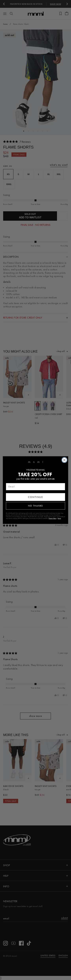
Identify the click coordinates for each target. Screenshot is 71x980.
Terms (59, 518)
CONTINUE (35, 496)
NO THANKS (35, 505)
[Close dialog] (64, 460)
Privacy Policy (52, 518)
